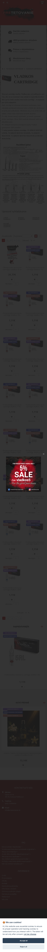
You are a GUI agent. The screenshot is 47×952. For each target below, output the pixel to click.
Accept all (23, 941)
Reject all (23, 947)
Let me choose (30, 934)
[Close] (43, 454)
